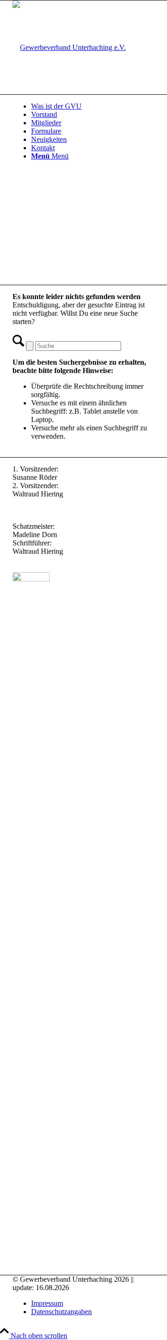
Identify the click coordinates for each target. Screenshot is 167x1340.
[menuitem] (92, 106)
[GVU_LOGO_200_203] (69, 47)
